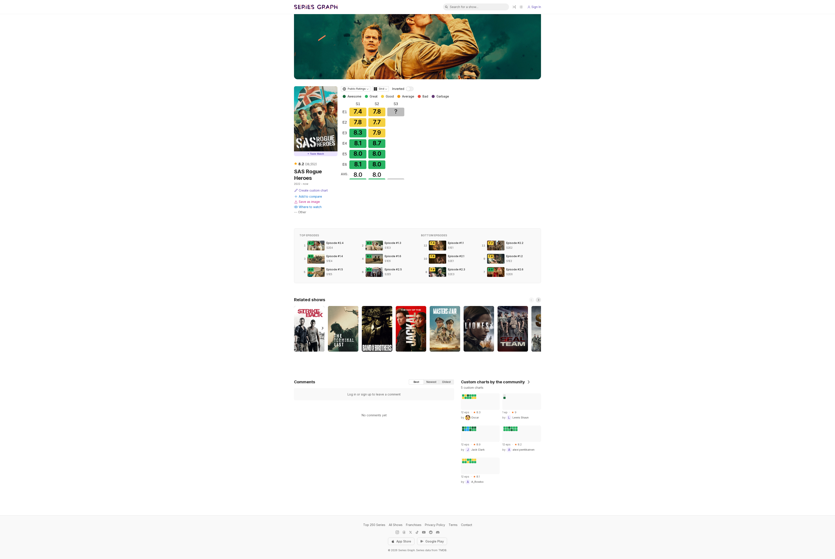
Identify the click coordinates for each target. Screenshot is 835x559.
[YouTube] (424, 532)
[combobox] (355, 88)
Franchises (413, 525)
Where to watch (310, 207)
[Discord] (437, 532)
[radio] (416, 382)
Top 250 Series (374, 525)
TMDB (442, 550)
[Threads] (404, 532)
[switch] (410, 89)
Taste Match (315, 153)
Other (302, 212)
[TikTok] (417, 532)
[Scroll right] (538, 300)
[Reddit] (431, 532)
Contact (466, 525)
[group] (431, 382)
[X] (410, 532)
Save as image (309, 201)
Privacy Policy (435, 525)
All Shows (395, 525)
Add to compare (310, 196)
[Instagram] (397, 532)
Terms (453, 525)
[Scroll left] (531, 300)
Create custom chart (313, 190)
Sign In (536, 7)
